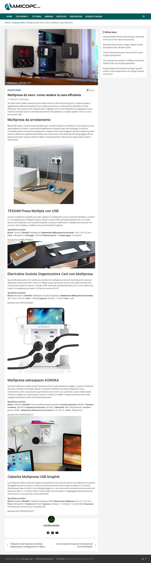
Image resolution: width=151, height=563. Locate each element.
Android (49, 16)
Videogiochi (76, 16)
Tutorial (36, 16)
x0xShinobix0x (24, 99)
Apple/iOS (61, 16)
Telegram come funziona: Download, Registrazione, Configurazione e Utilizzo (27, 545)
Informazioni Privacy (44, 559)
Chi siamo (60, 559)
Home (9, 16)
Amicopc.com (27, 559)
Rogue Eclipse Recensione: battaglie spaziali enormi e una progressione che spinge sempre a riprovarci (123, 71)
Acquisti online (93, 16)
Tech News (21, 16)
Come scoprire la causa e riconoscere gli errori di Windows (74, 545)
